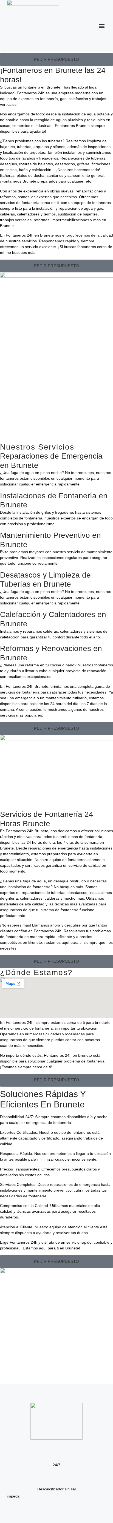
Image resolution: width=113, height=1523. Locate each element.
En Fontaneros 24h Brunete (24, 686)
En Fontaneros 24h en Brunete (27, 235)
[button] (101, 26)
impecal (13, 1496)
